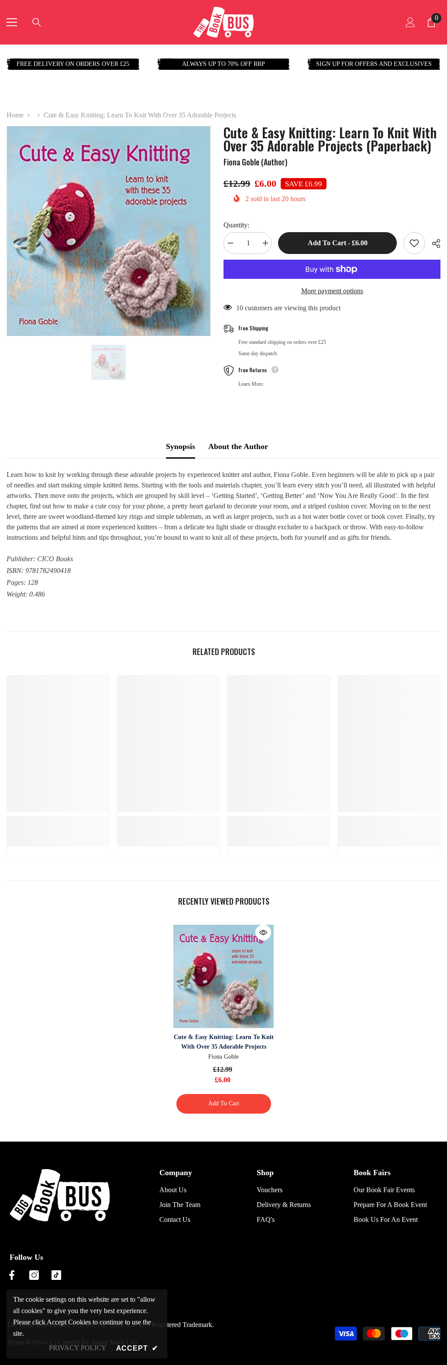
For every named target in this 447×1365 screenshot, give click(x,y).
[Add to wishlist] (414, 243)
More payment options (332, 291)
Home (15, 115)
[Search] (36, 22)
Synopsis (180, 446)
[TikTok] (56, 1275)
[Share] (432, 243)
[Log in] (410, 22)
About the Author (238, 446)
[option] (108, 231)
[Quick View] (263, 932)
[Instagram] (34, 1275)
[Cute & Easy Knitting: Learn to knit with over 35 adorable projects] (223, 976)
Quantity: (236, 225)
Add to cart (223, 1103)
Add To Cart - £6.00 (338, 243)
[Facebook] (12, 1275)
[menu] (12, 22)
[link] (58, 821)
